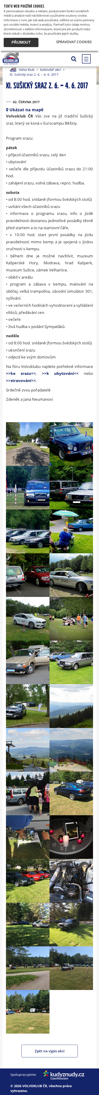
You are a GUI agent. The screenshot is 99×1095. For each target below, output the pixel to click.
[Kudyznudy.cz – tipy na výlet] (61, 1074)
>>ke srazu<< (21, 373)
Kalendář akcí (50, 69)
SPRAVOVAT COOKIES (74, 41)
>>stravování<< (21, 380)
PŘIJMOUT (21, 42)
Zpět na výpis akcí (49, 1051)
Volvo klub (27, 69)
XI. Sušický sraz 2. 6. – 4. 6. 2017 (34, 74)
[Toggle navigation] (86, 58)
